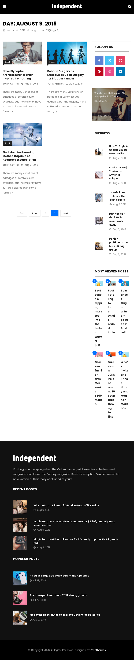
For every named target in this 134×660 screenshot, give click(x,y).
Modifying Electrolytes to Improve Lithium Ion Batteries (65, 615)
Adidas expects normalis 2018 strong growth (58, 595)
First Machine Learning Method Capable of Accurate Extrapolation (19, 156)
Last (66, 213)
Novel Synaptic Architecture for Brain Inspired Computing (18, 74)
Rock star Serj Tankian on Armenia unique (118, 173)
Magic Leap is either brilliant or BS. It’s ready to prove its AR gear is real (76, 541)
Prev (34, 213)
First (22, 213)
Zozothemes (98, 650)
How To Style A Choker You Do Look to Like (118, 149)
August (35, 30)
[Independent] (67, 7)
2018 (22, 30)
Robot (7, 62)
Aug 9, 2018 (31, 83)
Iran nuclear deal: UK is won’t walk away (117, 219)
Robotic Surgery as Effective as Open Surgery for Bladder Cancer (65, 74)
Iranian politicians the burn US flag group (118, 244)
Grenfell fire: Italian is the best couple (117, 196)
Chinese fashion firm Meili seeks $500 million (98, 383)
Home (10, 30)
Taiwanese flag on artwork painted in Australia (124, 311)
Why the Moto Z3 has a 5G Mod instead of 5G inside (66, 505)
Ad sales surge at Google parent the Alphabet (59, 575)
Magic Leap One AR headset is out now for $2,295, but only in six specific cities (74, 523)
